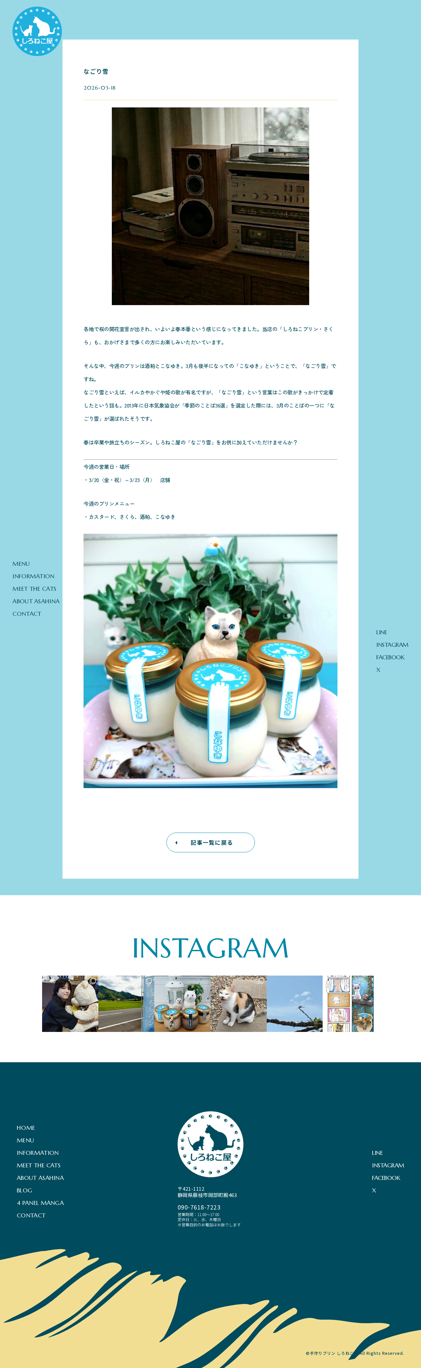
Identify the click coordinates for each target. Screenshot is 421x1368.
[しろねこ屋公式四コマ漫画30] (351, 1004)
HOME (26, 1128)
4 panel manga (40, 1203)
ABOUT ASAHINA (36, 601)
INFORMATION (33, 576)
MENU (21, 564)
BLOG (24, 1190)
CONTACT (26, 614)
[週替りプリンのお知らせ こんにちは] (238, 1004)
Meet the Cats (34, 589)
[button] (210, 842)
